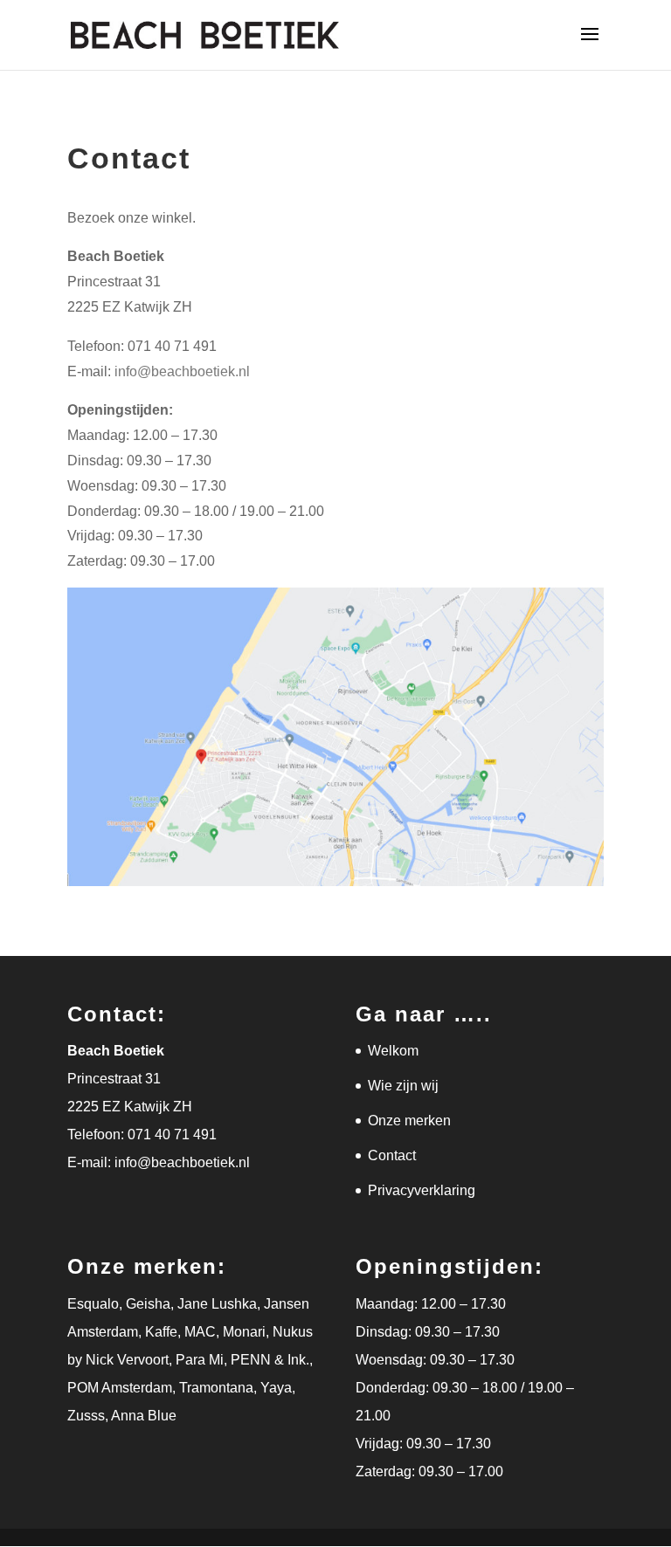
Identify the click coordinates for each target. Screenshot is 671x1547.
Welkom (393, 1050)
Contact (392, 1155)
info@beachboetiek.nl (182, 371)
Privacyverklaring (421, 1190)
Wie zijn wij (403, 1085)
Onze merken (409, 1120)
